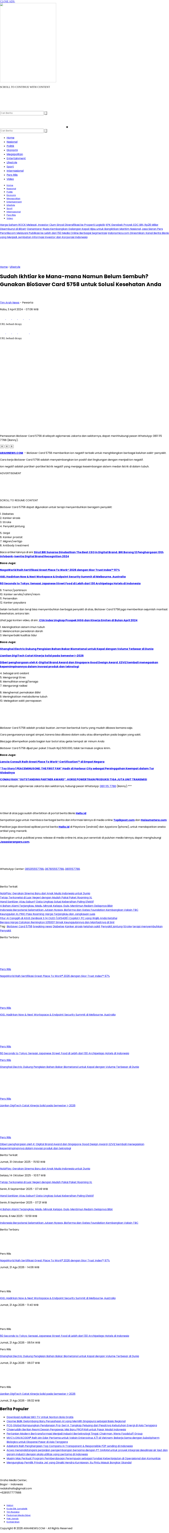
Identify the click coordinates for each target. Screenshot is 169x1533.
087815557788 (54, 869)
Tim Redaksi (13, 1512)
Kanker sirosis (74, 926)
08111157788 (72, 869)
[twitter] (9, 109)
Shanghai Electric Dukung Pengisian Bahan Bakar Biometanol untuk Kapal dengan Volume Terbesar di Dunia (76, 649)
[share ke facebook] (3, 318)
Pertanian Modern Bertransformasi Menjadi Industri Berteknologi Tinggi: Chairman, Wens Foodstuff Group (75, 1434)
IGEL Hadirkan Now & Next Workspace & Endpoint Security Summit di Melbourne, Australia (63, 577)
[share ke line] (27, 318)
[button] (2, 446)
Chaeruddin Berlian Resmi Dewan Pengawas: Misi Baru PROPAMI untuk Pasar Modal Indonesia (66, 1429)
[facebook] (3, 109)
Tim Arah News (9, 302)
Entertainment (16, 158)
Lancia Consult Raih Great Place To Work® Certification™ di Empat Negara (52, 762)
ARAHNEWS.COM (11, 453)
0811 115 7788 (108, 786)
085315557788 (34, 869)
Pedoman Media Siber (19, 1515)
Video (10, 179)
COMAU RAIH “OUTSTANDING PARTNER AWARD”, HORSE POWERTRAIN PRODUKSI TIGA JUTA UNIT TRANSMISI (73, 779)
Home (10, 138)
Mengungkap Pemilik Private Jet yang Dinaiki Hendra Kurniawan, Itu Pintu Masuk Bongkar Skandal (69, 1462)
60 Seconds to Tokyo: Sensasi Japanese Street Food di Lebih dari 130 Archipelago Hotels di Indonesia (70, 583)
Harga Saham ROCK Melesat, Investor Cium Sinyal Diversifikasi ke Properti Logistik (52, 225)
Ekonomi (12, 150)
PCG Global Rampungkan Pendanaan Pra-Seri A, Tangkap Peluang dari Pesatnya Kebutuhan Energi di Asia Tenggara (82, 1425)
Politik (10, 146)
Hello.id (81, 813)
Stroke (127, 926)
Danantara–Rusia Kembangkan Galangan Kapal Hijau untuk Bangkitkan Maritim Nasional (84, 229)
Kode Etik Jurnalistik (17, 1508)
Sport (10, 167)
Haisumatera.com (154, 820)
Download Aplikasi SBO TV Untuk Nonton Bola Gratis (40, 1417)
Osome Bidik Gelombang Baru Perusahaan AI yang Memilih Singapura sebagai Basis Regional (66, 1421)
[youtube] (22, 109)
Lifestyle (12, 162)
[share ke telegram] (21, 318)
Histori (10, 1505)
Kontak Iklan (13, 1521)
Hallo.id (64, 827)
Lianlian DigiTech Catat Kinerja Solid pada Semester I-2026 (42, 656)
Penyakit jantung (112, 926)
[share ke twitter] (9, 318)
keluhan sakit (91, 926)
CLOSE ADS (7, 1)
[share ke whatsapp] (15, 318)
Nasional (12, 142)
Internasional (15, 171)
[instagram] (16, 109)
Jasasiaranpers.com (14, 842)
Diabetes (58, 926)
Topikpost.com (124, 820)
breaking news (42, 926)
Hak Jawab (13, 1518)
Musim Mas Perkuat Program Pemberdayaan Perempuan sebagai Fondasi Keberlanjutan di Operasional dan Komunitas (84, 1458)
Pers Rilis (12, 175)
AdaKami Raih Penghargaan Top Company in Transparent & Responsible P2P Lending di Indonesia (70, 1446)
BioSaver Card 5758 (19, 926)
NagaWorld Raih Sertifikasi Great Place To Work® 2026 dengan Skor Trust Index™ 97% (60, 570)
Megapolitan (15, 154)
